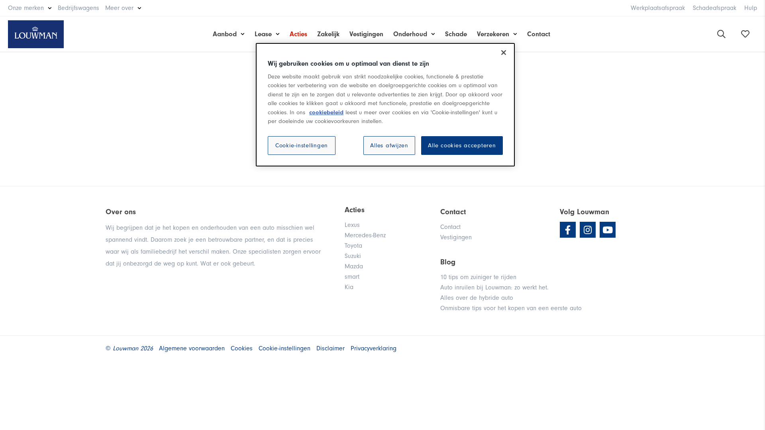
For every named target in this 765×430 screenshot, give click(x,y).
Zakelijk (328, 34)
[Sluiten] (503, 52)
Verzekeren (493, 34)
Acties (298, 34)
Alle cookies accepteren (462, 145)
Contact (538, 34)
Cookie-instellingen (301, 145)
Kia (349, 287)
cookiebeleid (326, 112)
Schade (456, 34)
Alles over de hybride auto (476, 297)
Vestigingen (366, 34)
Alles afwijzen (389, 145)
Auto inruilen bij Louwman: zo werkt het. (494, 287)
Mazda (354, 266)
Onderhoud (410, 34)
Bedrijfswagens (78, 8)
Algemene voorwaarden (192, 348)
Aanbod (225, 34)
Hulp (750, 8)
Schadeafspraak (714, 8)
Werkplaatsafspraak (658, 8)
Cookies (242, 348)
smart (352, 276)
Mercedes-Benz (365, 235)
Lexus (352, 225)
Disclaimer (330, 348)
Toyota (353, 245)
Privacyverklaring (373, 348)
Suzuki (353, 256)
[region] (385, 104)
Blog (447, 262)
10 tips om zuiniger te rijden (478, 277)
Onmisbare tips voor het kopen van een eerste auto (511, 308)
